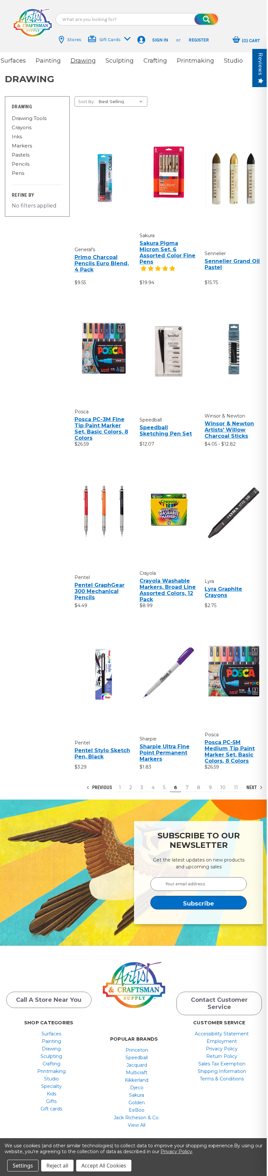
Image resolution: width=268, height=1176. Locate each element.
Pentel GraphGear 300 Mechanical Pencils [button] (100, 591)
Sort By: (86, 101)
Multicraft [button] (136, 1073)
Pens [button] (18, 173)
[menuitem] (51, 1034)
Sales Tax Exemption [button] (221, 1064)
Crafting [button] (155, 60)
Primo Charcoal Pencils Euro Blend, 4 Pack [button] (102, 263)
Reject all (57, 1165)
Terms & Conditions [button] (222, 1079)
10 (223, 787)
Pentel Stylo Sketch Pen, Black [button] (102, 753)
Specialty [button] (51, 1086)
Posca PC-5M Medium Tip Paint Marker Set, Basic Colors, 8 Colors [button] (230, 751)
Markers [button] (22, 146)
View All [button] (136, 1125)
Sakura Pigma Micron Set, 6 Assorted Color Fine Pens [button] (167, 252)
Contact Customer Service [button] (219, 1003)
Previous (101, 787)
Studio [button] (233, 60)
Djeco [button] (136, 1088)
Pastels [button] (20, 155)
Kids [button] (51, 1094)
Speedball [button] (137, 1058)
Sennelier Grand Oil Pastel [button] (232, 264)
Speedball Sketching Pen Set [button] (166, 430)
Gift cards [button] (51, 1109)
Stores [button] (74, 39)
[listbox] (122, 101)
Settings (23, 1165)
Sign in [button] (160, 40)
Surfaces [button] (13, 60)
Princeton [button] (137, 1050)
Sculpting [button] (120, 60)
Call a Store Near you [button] (48, 999)
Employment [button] (222, 1041)
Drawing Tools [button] (29, 118)
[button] (32, 23)
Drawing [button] (83, 60)
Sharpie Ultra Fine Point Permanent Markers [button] (165, 752)
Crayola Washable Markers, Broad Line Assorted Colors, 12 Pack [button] (168, 590)
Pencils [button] (20, 164)
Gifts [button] (51, 1101)
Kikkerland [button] (136, 1080)
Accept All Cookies (103, 1165)
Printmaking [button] (195, 60)
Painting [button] (48, 60)
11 (236, 787)
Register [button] (199, 40)
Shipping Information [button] (222, 1071)
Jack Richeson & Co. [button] (136, 1118)
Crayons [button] (21, 127)
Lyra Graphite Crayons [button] (223, 592)
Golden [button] (136, 1103)
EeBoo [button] (136, 1110)
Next (252, 787)
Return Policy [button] (221, 1056)
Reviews (260, 64)
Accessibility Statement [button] (222, 1034)
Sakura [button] (136, 1095)
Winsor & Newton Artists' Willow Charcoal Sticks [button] (229, 429)
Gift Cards (110, 39)
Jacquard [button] (136, 1065)
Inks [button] (17, 136)
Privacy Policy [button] (222, 1049)
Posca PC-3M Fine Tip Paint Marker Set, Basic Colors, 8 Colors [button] (101, 428)
